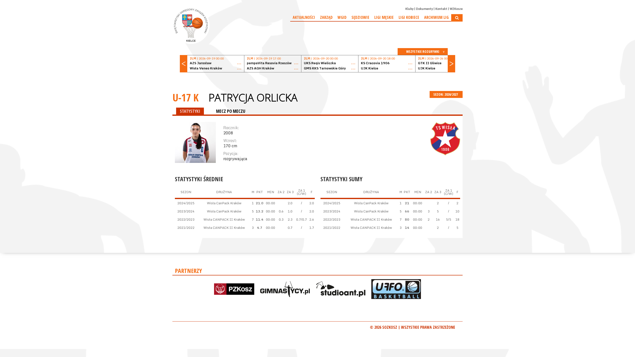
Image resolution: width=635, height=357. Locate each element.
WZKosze (456, 8)
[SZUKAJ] (457, 18)
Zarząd (326, 17)
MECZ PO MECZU (230, 111)
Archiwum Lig (436, 17)
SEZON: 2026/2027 (446, 94)
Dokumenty (424, 8)
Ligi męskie (384, 17)
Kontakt (441, 8)
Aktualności (304, 17)
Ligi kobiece (409, 17)
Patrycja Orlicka (253, 97)
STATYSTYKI (190, 111)
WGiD (342, 17)
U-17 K (185, 97)
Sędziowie (360, 17)
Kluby (409, 8)
